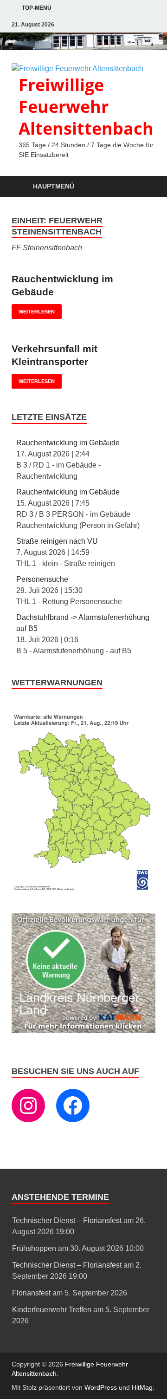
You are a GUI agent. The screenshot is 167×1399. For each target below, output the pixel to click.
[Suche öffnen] (144, 187)
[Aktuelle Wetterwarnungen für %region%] (83, 889)
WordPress (100, 1387)
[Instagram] (28, 1105)
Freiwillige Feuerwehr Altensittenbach (86, 106)
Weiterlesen (33, 309)
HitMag (142, 1387)
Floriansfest (31, 1293)
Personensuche (42, 579)
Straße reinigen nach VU (57, 541)
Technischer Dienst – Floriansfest (67, 1220)
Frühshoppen (34, 1248)
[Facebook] (73, 1105)
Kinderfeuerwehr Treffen (51, 1310)
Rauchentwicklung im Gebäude (68, 443)
